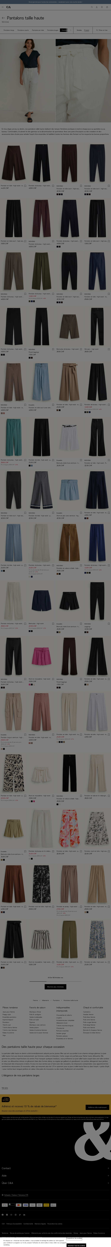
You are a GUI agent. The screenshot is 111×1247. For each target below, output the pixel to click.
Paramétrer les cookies (74, 1238)
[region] (55, 1242)
